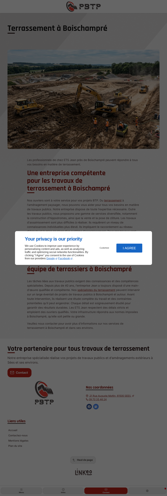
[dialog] (83, 248)
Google (50, 258)
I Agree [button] (129, 248)
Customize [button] (104, 248)
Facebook (64, 258)
